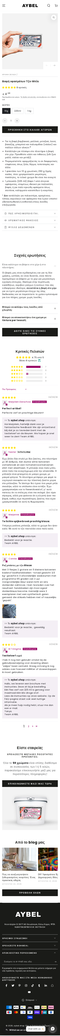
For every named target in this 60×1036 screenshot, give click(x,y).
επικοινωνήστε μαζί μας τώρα (30, 783)
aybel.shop (19, 1025)
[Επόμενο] (54, 65)
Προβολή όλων (30, 892)
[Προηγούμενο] (47, 65)
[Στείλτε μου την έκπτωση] (56, 962)
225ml (17, 110)
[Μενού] (4, 5)
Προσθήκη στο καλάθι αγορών (30, 129)
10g (6, 110)
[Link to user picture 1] (9, 611)
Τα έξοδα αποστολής (28, 97)
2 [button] (28, 726)
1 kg (29, 110)
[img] (9, 397)
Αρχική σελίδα (9, 74)
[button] (48, 5)
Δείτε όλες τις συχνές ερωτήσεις (30, 332)
